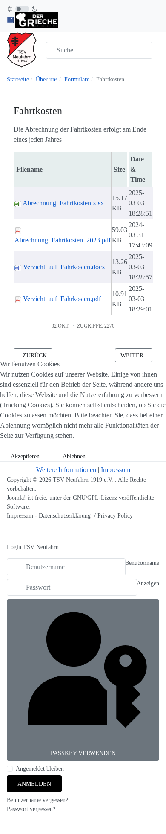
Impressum (115, 469)
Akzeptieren (25, 456)
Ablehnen (74, 456)
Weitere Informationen (66, 469)
